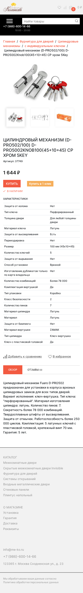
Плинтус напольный (17, 495)
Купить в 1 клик (40, 183)
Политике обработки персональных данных (31, 582)
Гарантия (10, 518)
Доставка (10, 523)
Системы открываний (19, 479)
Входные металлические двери (26, 484)
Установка (11, 512)
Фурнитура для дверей (20, 473)
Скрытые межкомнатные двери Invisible (33, 468)
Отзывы (34, 369)
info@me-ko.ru (13, 549)
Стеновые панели (16, 489)
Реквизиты (11, 529)
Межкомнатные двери (19, 462)
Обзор (12, 369)
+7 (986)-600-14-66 (16, 26)
